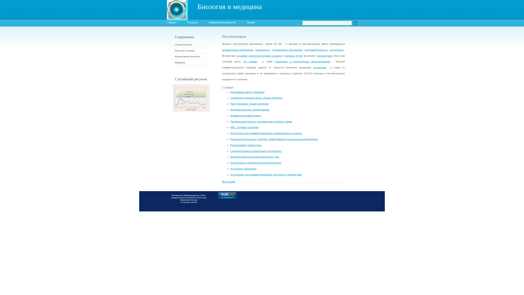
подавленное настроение (287, 50)
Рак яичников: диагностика (245, 145)
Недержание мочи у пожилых (247, 92)
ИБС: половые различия (244, 127)
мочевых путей (294, 55)
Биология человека (185, 50)
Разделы (192, 22)
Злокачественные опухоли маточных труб (254, 156)
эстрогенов (319, 67)
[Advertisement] (367, 107)
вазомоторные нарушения (237, 50)
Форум (250, 22)
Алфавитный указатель (222, 22)
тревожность (262, 50)
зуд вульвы (250, 61)
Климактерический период (245, 115)
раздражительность (316, 50)
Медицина (180, 62)
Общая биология (183, 44)
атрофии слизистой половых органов (259, 55)
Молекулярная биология (187, 56)
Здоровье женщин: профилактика (249, 109)
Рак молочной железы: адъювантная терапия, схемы (261, 121)
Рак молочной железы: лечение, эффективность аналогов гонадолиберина (274, 139)
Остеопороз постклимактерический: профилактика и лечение (266, 133)
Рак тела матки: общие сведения (249, 103)
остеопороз (337, 50)
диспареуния (324, 55)
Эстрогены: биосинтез (243, 168)
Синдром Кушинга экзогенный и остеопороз (256, 151)
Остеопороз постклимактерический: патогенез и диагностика (266, 174)
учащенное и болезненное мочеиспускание (302, 61)
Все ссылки (228, 181)
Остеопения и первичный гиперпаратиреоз (255, 162)
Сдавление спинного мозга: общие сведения (256, 97)
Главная (171, 22)
